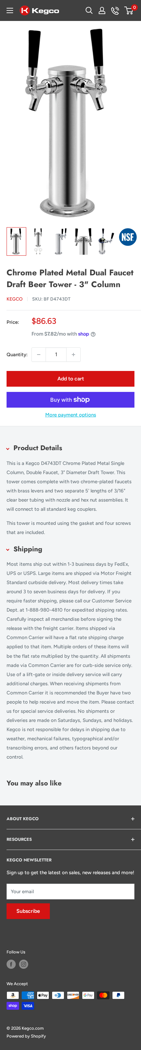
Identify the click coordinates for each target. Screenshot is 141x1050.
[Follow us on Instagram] (23, 964)
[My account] (102, 10)
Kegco (15, 299)
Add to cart (70, 379)
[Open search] (89, 10)
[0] (129, 10)
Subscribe (28, 911)
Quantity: (17, 355)
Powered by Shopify (26, 1036)
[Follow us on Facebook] (11, 964)
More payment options (70, 415)
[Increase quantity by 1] (73, 354)
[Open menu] (10, 10)
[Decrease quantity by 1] (39, 354)
